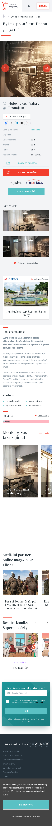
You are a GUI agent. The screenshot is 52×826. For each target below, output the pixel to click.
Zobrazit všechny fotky (28, 263)
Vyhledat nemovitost (12, 768)
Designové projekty (11, 772)
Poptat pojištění (26, 191)
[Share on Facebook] (6, 123)
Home (5, 15)
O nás (5, 776)
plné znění (39, 702)
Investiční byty (9, 764)
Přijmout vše (26, 805)
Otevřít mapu (43, 415)
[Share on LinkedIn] (17, 123)
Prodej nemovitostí (11, 751)
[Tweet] (11, 123)
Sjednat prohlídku (27, 173)
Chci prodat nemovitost (13, 760)
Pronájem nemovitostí (12, 755)
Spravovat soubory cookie (26, 816)
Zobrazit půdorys (27, 163)
